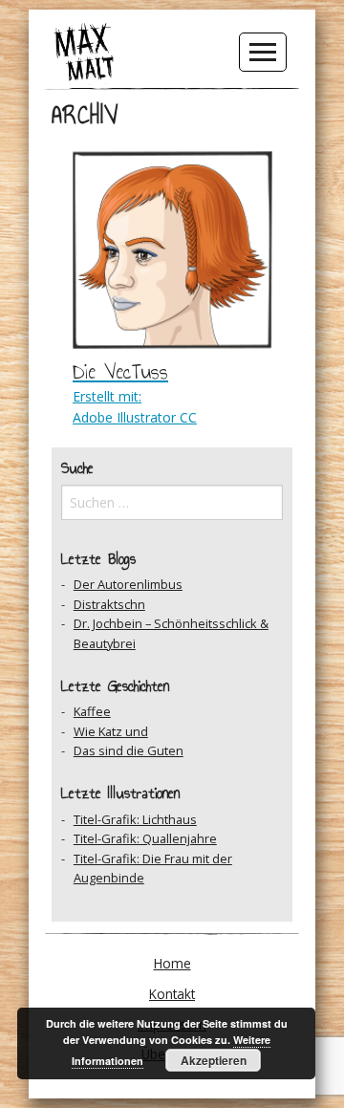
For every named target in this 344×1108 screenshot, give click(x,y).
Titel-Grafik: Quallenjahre (145, 838)
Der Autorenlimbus (128, 584)
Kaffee (92, 711)
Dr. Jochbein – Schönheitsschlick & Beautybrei (171, 633)
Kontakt (172, 994)
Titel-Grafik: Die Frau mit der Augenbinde (153, 868)
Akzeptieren (214, 1060)
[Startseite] (84, 51)
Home (172, 963)
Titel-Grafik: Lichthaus (135, 819)
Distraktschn (109, 604)
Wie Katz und (111, 731)
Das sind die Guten (128, 750)
